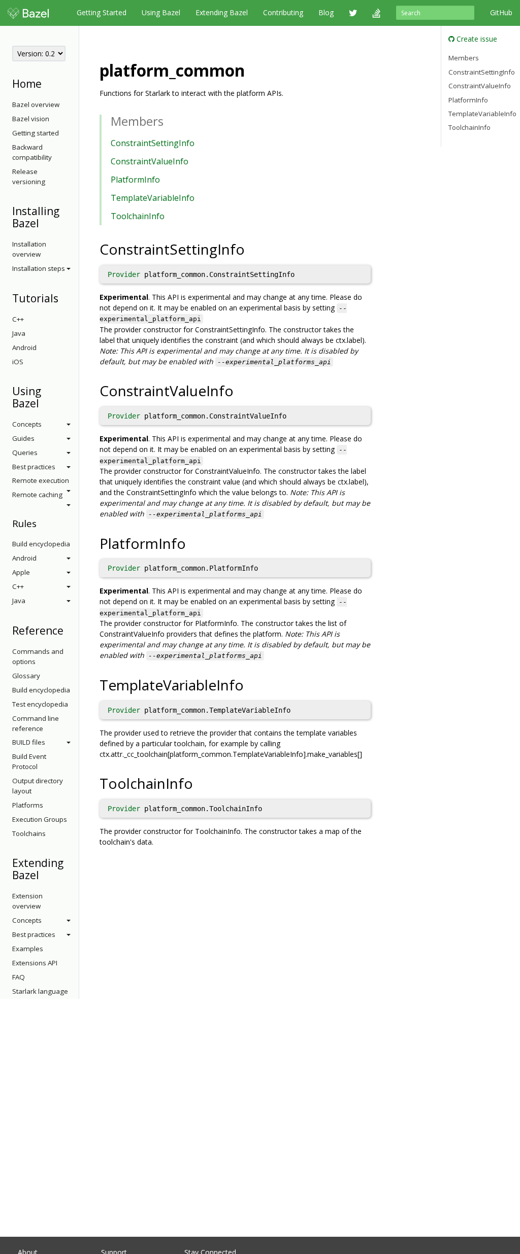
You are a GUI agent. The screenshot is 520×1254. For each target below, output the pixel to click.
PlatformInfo (135, 179)
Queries (25, 452)
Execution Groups (39, 819)
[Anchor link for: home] (47, 83)
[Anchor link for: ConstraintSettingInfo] (252, 248)
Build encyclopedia (41, 543)
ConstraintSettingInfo (152, 143)
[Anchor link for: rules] (41, 523)
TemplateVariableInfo (152, 197)
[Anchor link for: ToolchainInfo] (200, 783)
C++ (18, 319)
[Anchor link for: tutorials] (63, 297)
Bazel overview (35, 104)
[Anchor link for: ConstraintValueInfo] (241, 390)
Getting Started (101, 12)
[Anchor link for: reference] (68, 629)
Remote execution (40, 480)
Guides (23, 438)
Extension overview (27, 901)
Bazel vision (30, 118)
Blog (326, 12)
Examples (27, 948)
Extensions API (34, 962)
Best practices (33, 466)
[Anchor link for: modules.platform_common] (253, 69)
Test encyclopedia (40, 704)
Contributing (283, 12)
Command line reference (35, 723)
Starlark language (40, 991)
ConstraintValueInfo (149, 161)
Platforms (27, 805)
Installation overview (29, 249)
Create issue (475, 39)
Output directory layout (37, 785)
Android (24, 347)
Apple (21, 572)
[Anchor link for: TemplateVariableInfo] (251, 684)
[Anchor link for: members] (170, 120)
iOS (17, 361)
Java (18, 333)
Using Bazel (161, 12)
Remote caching (37, 494)
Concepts (27, 424)
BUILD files (28, 742)
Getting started (35, 132)
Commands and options (37, 656)
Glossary (26, 675)
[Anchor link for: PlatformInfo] (193, 543)
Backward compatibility (32, 152)
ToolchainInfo (138, 216)
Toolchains (29, 833)
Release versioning (28, 176)
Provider (124, 274)
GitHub (501, 12)
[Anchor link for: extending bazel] (44, 874)
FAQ (18, 977)
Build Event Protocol (29, 761)
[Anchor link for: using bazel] (44, 402)
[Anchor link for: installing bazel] (44, 222)
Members (463, 57)
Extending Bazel (222, 12)
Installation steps (38, 268)
